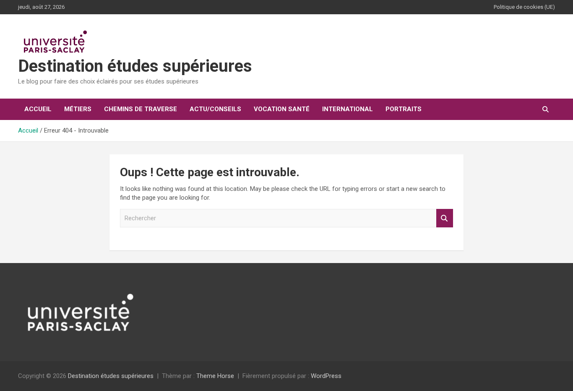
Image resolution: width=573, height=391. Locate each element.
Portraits (403, 109)
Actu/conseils (215, 109)
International (347, 109)
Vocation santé (282, 109)
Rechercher (444, 218)
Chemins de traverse (140, 109)
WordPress (326, 376)
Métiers (77, 109)
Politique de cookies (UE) (524, 7)
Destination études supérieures (135, 66)
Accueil (38, 109)
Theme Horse (215, 376)
